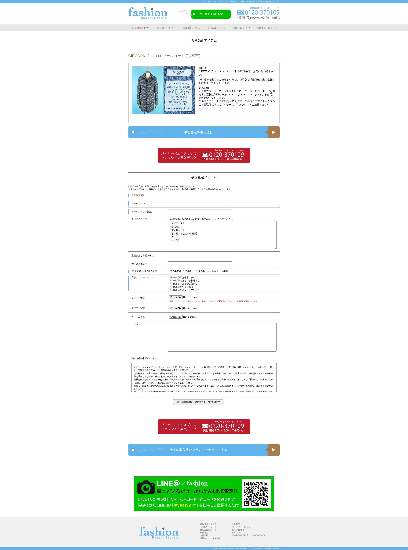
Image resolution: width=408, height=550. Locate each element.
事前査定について (217, 27)
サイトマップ (238, 532)
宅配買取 (204, 535)
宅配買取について (242, 27)
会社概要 (236, 524)
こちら (209, 301)
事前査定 (204, 532)
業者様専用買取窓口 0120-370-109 (248, 535)
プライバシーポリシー (242, 527)
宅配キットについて (267, 27)
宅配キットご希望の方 (210, 538)
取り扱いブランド (166, 27)
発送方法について (191, 27)
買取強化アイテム (141, 27)
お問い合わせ (238, 529)
